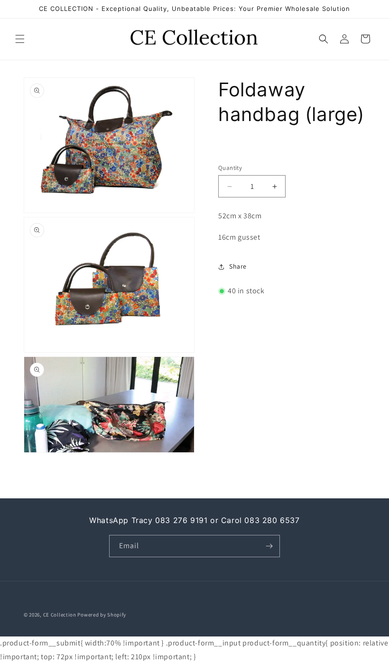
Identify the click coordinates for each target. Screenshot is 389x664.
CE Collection (59, 614)
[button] (19, 38)
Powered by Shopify (101, 614)
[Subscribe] (269, 546)
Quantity (230, 168)
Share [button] (238, 266)
